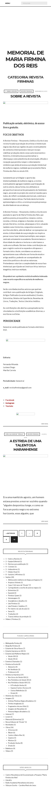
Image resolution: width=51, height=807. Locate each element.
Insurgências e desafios (16, 601)
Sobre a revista (25, 96)
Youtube (9, 406)
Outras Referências (17, 691)
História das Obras (12, 696)
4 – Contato (10, 567)
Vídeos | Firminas (12, 619)
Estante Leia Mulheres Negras (16, 654)
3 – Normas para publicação (16, 564)
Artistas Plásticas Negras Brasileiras (21, 701)
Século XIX (12, 656)
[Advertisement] (25, 31)
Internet (8, 714)
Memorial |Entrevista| (13, 719)
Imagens (9, 698)
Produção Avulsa (14, 743)
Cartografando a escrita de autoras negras (23, 588)
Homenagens (12, 598)
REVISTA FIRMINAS (26, 91)
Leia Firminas (12, 604)
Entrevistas (12, 590)
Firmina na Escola (12, 664)
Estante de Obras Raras (14, 648)
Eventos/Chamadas (13, 662)
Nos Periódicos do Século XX (18, 680)
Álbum (10, 733)
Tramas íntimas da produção (18, 617)
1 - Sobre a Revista (11, 91)
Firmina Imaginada (14, 704)
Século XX (11, 659)
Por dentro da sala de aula (17, 609)
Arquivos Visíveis (14, 582)
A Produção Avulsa (17, 685)
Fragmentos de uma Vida (17, 706)
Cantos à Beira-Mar (15, 735)
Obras (8, 727)
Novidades (9, 725)
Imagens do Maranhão (16, 709)
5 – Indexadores (11, 569)
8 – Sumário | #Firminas (14, 575)
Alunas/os (11, 667)
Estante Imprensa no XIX (14, 651)
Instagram (10, 403)
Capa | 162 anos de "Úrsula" (14, 434)
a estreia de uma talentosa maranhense (25, 445)
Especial (11, 593)
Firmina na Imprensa (13, 675)
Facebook (10, 400)
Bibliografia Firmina (12, 643)
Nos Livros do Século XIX (17, 677)
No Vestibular (13, 669)
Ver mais (44, 424)
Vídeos (8, 751)
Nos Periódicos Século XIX (17, 683)
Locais (8, 717)
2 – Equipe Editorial (13, 561)
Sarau (10, 611)
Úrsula (13, 693)
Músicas (11, 740)
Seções (8, 577)
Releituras (9, 748)
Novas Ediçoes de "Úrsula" (15, 722)
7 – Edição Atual (11, 572)
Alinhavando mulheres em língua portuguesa (24, 580)
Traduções (12, 614)
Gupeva (11, 738)
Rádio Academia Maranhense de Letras (20, 783)
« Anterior (10, 533)
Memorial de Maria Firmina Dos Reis (25, 59)
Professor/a (12, 672)
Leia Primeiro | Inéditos (16, 606)
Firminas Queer (13, 596)
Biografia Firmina (12, 646)
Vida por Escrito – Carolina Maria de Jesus (21, 785)
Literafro (9, 780)
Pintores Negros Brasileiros (18, 712)
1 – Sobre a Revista (12, 559)
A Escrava (11, 730)
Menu (7, 3)
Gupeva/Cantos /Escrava (20, 688)
